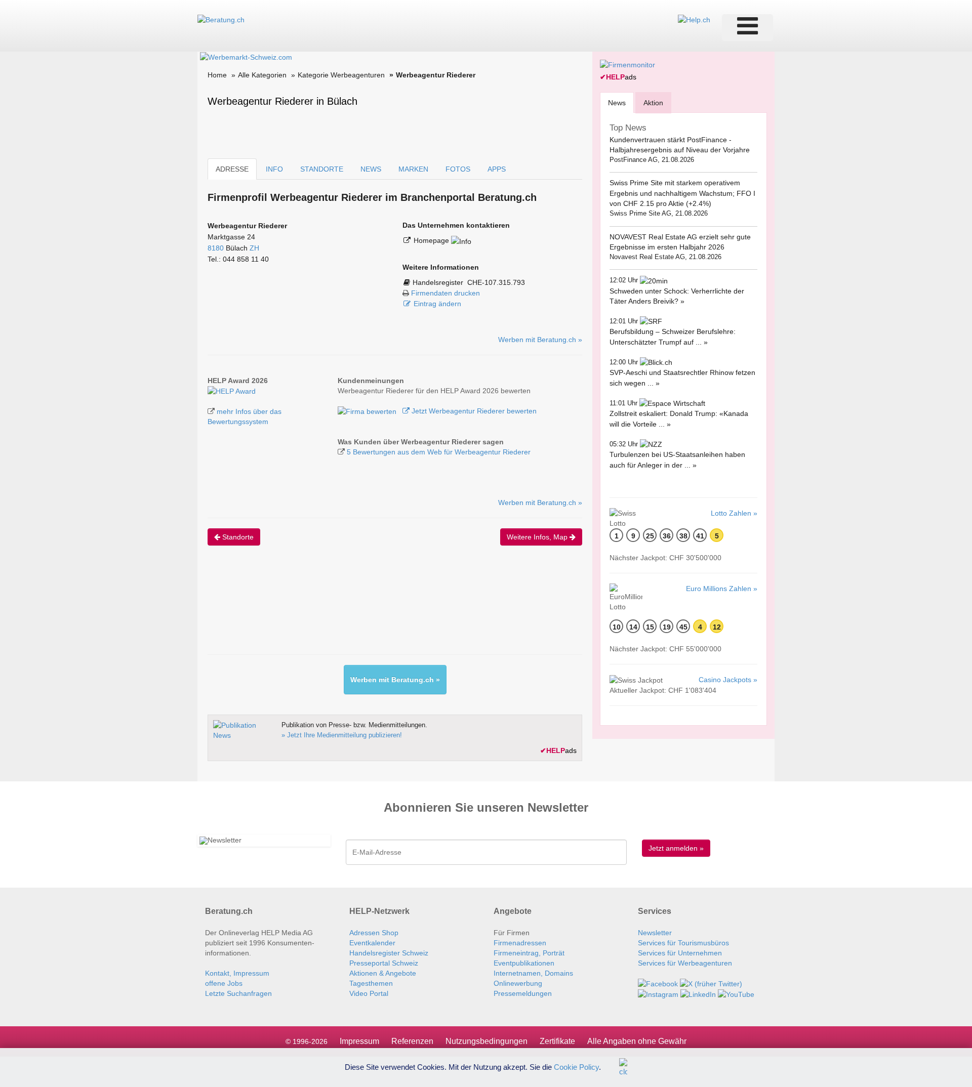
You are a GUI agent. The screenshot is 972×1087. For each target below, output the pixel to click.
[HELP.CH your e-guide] (694, 19)
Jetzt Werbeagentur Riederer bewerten (473, 411)
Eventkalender (372, 943)
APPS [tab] (497, 169)
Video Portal (368, 993)
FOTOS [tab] (458, 169)
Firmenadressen (520, 943)
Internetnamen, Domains (533, 973)
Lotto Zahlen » (734, 513)
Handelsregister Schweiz (388, 953)
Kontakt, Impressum (237, 973)
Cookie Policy (576, 1066)
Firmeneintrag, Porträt (529, 953)
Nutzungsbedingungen (487, 1041)
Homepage (432, 240)
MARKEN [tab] (413, 169)
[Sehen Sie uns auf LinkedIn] (698, 994)
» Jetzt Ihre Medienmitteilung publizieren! (341, 735)
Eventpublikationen (524, 963)
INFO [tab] (274, 169)
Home (217, 75)
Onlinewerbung (518, 983)
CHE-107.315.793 (496, 282)
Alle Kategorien (262, 75)
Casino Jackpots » (728, 680)
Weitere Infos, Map (538, 537)
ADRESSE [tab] (232, 169)
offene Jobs (223, 983)
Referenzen (412, 1041)
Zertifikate (557, 1041)
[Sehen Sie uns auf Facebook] (658, 983)
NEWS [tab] (370, 169)
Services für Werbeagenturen (685, 963)
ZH (254, 248)
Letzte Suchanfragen (238, 993)
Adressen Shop (373, 933)
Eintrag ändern (437, 304)
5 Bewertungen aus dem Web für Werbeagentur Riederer (439, 452)
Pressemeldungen (523, 993)
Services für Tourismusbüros (683, 943)
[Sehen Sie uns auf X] (711, 983)
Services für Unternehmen (680, 953)
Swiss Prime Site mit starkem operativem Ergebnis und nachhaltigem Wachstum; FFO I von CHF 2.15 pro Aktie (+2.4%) (682, 193)
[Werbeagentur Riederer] (232, 391)
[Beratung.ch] (221, 19)
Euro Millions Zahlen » (721, 588)
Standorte (237, 537)
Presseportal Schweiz (383, 963)
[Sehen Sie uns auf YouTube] (736, 994)
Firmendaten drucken (445, 293)
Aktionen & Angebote (382, 973)
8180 (216, 248)
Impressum (359, 1041)
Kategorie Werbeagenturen (341, 75)
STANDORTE (321, 169)
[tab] (617, 102)
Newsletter (655, 933)
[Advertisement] (392, 609)
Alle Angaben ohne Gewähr (636, 1041)
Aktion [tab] (653, 103)
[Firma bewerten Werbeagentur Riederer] (368, 411)
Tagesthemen (371, 983)
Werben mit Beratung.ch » (540, 340)
